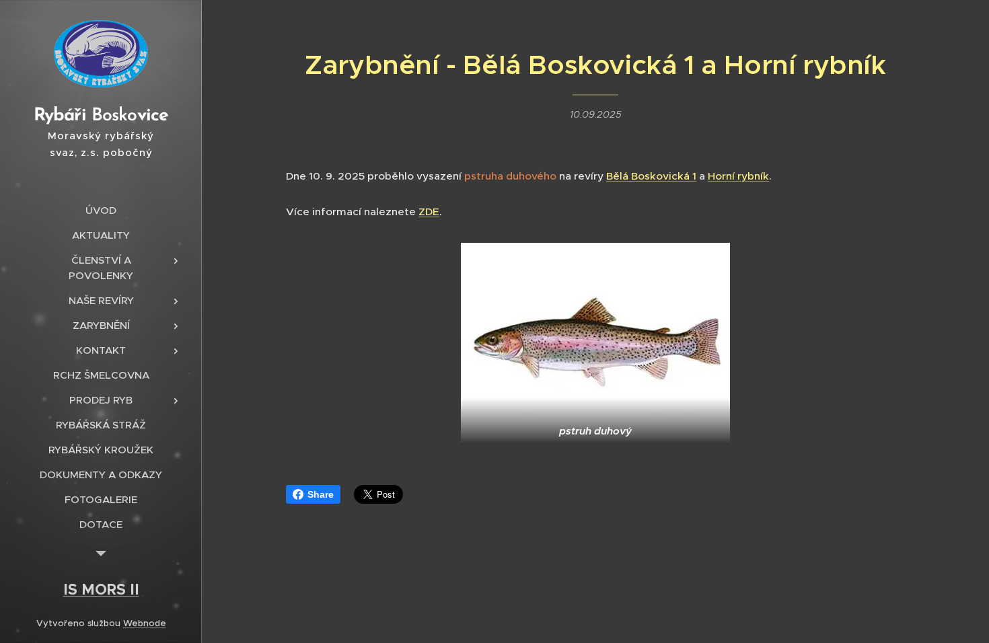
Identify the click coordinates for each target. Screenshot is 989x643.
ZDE (428, 211)
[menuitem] (101, 210)
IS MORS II (101, 589)
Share (320, 494)
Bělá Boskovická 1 (651, 175)
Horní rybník (738, 175)
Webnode (144, 623)
